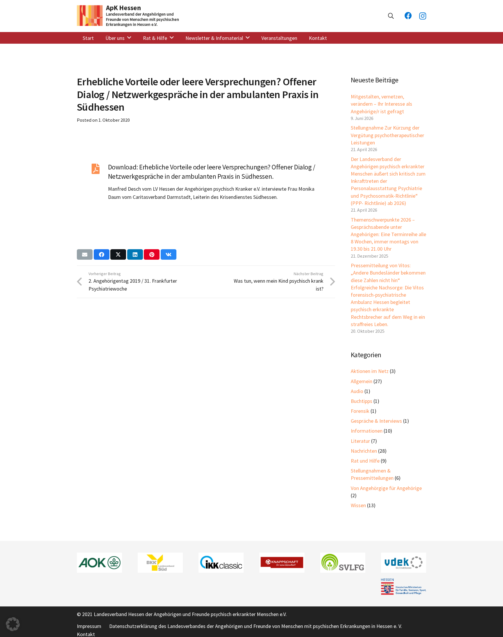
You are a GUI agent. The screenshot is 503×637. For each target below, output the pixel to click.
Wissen (358, 505)
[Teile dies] (101, 254)
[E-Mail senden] (85, 254)
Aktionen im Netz (370, 371)
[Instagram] (422, 16)
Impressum (89, 626)
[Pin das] (152, 254)
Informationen (366, 430)
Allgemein (361, 381)
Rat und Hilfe (365, 460)
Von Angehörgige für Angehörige (386, 488)
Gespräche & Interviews (376, 420)
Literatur (360, 441)
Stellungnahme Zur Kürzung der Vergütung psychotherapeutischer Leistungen (387, 135)
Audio (357, 391)
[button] (391, 16)
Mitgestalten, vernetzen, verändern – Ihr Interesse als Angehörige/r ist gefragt (381, 103)
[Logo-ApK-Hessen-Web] (128, 16)
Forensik (360, 411)
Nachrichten (364, 450)
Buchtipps (361, 401)
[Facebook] (408, 15)
